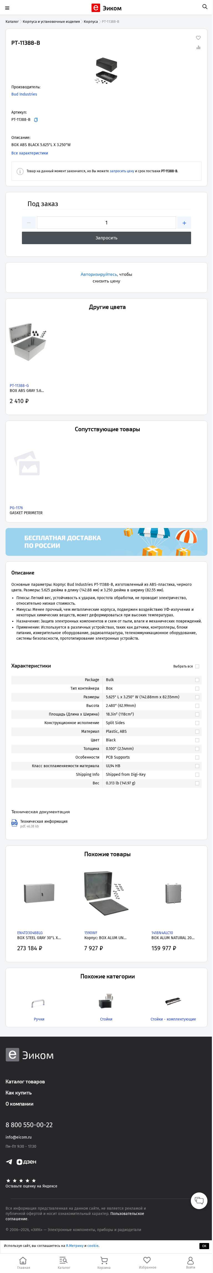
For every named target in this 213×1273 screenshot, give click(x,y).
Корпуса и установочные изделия (51, 21)
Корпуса (91, 21)
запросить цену (122, 171)
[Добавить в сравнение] (198, 47)
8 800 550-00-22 (29, 1125)
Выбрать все (183, 666)
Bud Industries (24, 94)
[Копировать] (36, 120)
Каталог (12, 21)
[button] (106, 70)
